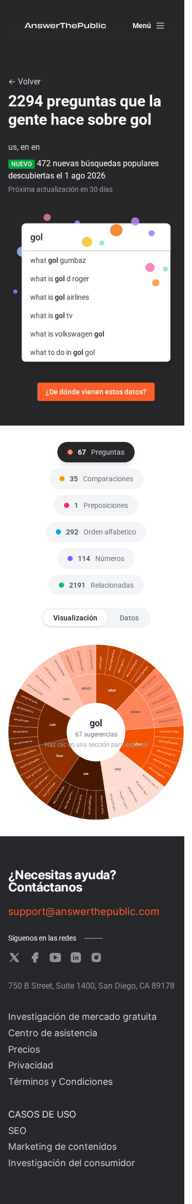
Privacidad (30, 1065)
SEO (17, 1130)
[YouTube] (55, 957)
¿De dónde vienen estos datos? (96, 392)
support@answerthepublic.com (83, 911)
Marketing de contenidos (62, 1146)
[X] (14, 957)
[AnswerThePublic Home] (65, 25)
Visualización (75, 618)
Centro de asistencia (52, 1033)
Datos (129, 618)
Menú (142, 25)
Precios (24, 1049)
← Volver (24, 81)
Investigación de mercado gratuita (82, 1016)
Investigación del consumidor (71, 1162)
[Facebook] (35, 957)
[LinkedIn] (76, 957)
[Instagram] (96, 957)
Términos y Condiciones (60, 1081)
